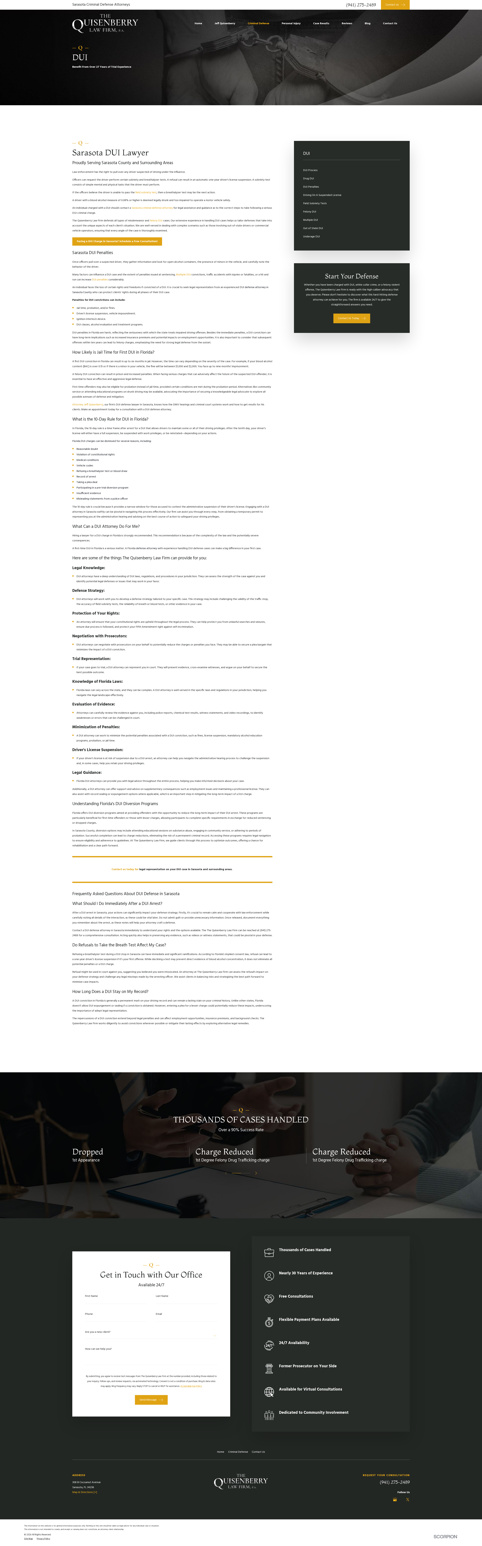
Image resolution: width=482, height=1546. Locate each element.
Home (220, 1452)
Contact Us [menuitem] (390, 23)
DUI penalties (100, 280)
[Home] (105, 23)
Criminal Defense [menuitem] (258, 23)
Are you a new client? (97, 1332)
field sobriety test (146, 192)
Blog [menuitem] (367, 23)
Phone (89, 1314)
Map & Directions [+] (84, 1492)
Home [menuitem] (198, 23)
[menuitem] (351, 170)
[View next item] (256, 1173)
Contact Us (258, 1452)
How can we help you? (98, 1349)
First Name (91, 1296)
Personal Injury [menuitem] (291, 23)
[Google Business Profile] (395, 1500)
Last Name (162, 1296)
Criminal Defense (238, 1452)
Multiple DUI (183, 275)
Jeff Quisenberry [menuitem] (225, 23)
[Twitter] (408, 1500)
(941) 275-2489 (361, 5)
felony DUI (156, 221)
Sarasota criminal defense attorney (152, 208)
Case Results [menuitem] (321, 23)
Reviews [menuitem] (347, 23)
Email (159, 1314)
